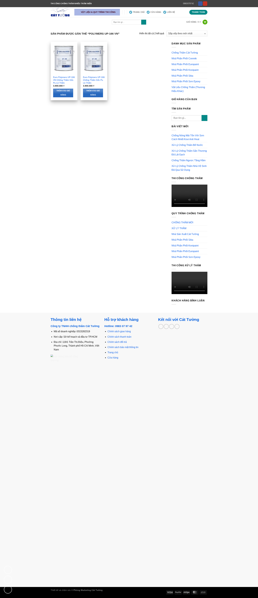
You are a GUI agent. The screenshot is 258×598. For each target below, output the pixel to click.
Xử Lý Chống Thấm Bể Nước (187, 145)
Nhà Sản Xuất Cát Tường (185, 234)
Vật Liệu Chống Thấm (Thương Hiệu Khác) (188, 89)
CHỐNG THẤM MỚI (182, 222)
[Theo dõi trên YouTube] (205, 3)
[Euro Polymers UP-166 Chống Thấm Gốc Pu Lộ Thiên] (93, 58)
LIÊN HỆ (171, 12)
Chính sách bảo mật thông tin (123, 347)
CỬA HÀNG (155, 12)
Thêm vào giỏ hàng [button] (63, 93)
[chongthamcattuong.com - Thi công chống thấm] (60, 12)
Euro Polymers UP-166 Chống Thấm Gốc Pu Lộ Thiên (94, 80)
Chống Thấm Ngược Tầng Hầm (188, 160)
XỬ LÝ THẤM (179, 228)
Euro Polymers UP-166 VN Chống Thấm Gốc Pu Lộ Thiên (64, 80)
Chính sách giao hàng (119, 331)
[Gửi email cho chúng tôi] (166, 326)
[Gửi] (143, 22)
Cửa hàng (113, 357)
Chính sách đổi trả (117, 342)
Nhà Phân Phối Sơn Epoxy (186, 81)
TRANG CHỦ (139, 12)
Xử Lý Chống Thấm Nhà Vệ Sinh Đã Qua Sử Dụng (189, 168)
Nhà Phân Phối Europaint (185, 64)
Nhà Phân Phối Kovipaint (185, 70)
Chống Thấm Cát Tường (185, 52)
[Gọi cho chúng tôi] (171, 326)
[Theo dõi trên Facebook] (200, 3)
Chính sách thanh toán (119, 336)
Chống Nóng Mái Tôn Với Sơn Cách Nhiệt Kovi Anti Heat (188, 137)
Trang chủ (113, 352)
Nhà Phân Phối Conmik (184, 58)
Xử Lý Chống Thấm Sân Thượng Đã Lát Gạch (189, 153)
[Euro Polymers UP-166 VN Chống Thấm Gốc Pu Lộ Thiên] (64, 58)
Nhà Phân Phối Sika (182, 75)
